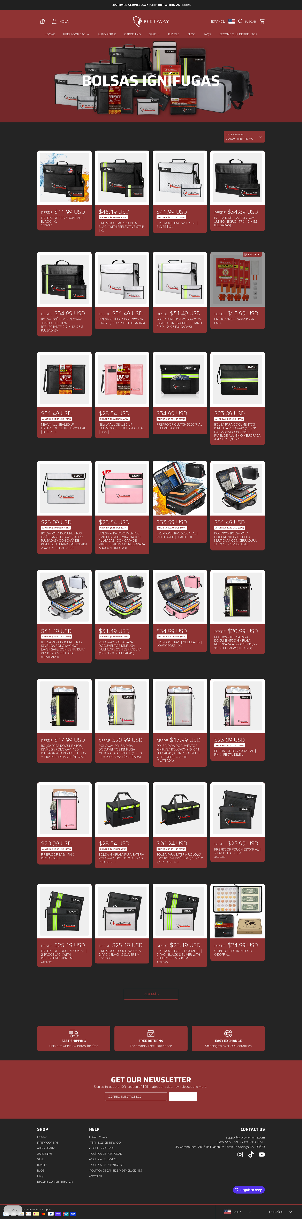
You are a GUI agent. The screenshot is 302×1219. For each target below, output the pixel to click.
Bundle (42, 1165)
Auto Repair (46, 1148)
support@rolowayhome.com (245, 1137)
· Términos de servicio (105, 1142)
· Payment (96, 1176)
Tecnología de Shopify (38, 1209)
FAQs (40, 1176)
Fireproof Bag (74, 34)
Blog (40, 1170)
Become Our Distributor (55, 1181)
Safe (153, 34)
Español (218, 21)
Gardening (44, 1154)
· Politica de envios (102, 1159)
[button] (248, 21)
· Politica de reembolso (106, 1165)
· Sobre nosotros (101, 1148)
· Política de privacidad (105, 1154)
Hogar (42, 1137)
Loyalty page (98, 1137)
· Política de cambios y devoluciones (115, 1170)
